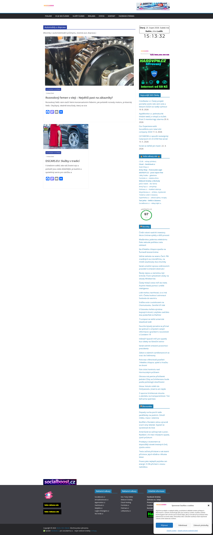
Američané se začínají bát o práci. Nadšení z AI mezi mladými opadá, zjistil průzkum (154, 435)
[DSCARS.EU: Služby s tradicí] (65, 136)
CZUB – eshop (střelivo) (147, 161)
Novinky (146, 226)
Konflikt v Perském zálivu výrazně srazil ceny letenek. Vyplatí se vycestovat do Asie (153, 425)
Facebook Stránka (126, 16)
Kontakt (111, 16)
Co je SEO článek (62, 16)
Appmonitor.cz (100, 502)
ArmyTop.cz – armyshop (148, 186)
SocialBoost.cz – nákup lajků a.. (150, 203)
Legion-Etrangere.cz (102, 511)
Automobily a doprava (53, 89)
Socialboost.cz (100, 497)
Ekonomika (147, 406)
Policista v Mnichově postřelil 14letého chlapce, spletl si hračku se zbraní (153, 362)
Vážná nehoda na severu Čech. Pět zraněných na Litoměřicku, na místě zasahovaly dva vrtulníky (154, 259)
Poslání (48, 16)
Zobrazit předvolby (201, 525)
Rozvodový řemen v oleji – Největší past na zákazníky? (79, 97)
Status (101, 16)
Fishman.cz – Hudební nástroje (150, 189)
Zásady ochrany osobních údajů (188, 531)
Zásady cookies (172, 531)
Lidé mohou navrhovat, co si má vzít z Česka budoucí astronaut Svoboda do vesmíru (153, 295)
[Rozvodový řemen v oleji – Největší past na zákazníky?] (89, 61)
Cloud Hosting (126, 502)
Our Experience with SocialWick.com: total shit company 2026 (150, 129)
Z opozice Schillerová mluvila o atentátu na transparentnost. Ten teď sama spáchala (154, 396)
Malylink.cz (98, 508)
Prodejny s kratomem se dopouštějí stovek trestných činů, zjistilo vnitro (153, 444)
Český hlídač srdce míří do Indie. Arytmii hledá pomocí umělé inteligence (153, 285)
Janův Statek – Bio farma (148, 184)
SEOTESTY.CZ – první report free (151, 173)
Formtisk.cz (125, 505)
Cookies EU (151, 505)
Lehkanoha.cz (126, 511)
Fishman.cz (125, 508)
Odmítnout (182, 525)
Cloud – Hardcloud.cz (147, 164)
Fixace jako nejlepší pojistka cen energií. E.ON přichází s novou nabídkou (153, 464)
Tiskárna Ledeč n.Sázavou (148, 195)
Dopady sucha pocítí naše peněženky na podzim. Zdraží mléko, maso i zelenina (152, 415)
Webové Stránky (126, 500)
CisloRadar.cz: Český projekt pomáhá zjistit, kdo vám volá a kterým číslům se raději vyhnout (153, 104)
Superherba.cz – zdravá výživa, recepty (153, 198)
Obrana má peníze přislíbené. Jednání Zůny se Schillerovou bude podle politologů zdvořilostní (154, 379)
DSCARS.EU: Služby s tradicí (62, 161)
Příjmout (164, 525)
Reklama (91, 16)
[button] (208, 505)
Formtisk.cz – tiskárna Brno (149, 178)
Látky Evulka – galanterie (148, 175)
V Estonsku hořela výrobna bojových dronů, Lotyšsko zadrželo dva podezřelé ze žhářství (154, 312)
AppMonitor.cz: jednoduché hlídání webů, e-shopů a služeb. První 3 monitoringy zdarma (153, 116)
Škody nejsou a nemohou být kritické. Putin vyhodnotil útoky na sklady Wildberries (154, 276)
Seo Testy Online (127, 497)
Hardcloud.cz (99, 505)
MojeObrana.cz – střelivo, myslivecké (152, 192)
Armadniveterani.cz (101, 500)
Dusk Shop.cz (144, 167)
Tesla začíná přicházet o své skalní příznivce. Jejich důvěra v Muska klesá (154, 454)
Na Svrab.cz (99, 514)
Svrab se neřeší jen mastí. (150, 146)
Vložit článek (78, 16)
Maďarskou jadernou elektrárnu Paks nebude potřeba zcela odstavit (153, 242)
